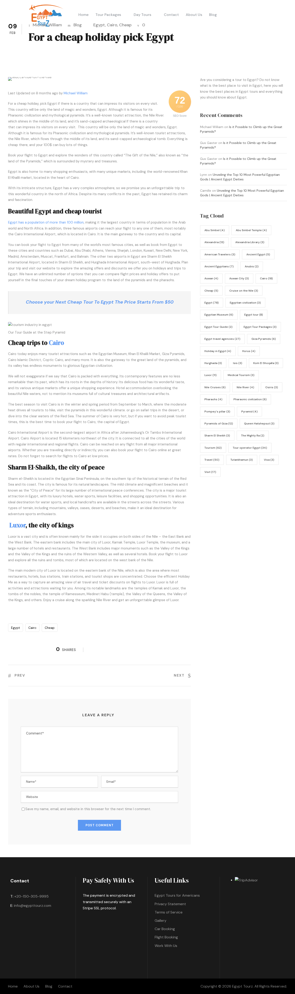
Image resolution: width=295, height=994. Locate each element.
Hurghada (213, 363)
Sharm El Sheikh (217, 435)
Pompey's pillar (217, 411)
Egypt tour (253, 314)
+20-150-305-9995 (31, 896)
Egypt (99, 25)
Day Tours (142, 14)
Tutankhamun (241, 460)
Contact (171, 14)
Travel (211, 460)
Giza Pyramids (263, 339)
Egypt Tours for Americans (177, 895)
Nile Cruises (215, 387)
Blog (213, 14)
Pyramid (249, 411)
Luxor (17, 525)
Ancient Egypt (258, 254)
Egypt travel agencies (222, 339)
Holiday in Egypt (217, 351)
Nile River (245, 387)
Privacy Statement (170, 903)
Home (83, 14)
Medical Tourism (241, 375)
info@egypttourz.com (32, 905)
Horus (248, 351)
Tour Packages (108, 14)
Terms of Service (169, 912)
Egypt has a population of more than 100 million (46, 222)
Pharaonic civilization (250, 399)
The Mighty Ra (252, 435)
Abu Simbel (214, 230)
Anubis (252, 266)
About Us (194, 14)
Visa (269, 460)
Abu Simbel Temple (251, 230)
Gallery (160, 920)
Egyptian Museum (218, 314)
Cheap (125, 25)
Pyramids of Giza (218, 423)
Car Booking (165, 928)
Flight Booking (166, 937)
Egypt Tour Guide (218, 327)
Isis (237, 363)
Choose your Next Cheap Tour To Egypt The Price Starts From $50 (100, 302)
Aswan (211, 278)
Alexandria (214, 242)
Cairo (112, 25)
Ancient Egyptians (219, 266)
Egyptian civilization (245, 302)
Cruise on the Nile (243, 291)
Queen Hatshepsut (259, 423)
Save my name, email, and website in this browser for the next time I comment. (88, 809)
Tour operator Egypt (250, 448)
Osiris (271, 387)
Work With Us (166, 945)
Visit (210, 472)
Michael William (76, 93)
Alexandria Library (249, 242)
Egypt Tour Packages (260, 327)
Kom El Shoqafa (266, 363)
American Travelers (219, 254)
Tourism (213, 448)
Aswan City (239, 278)
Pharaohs (213, 399)
